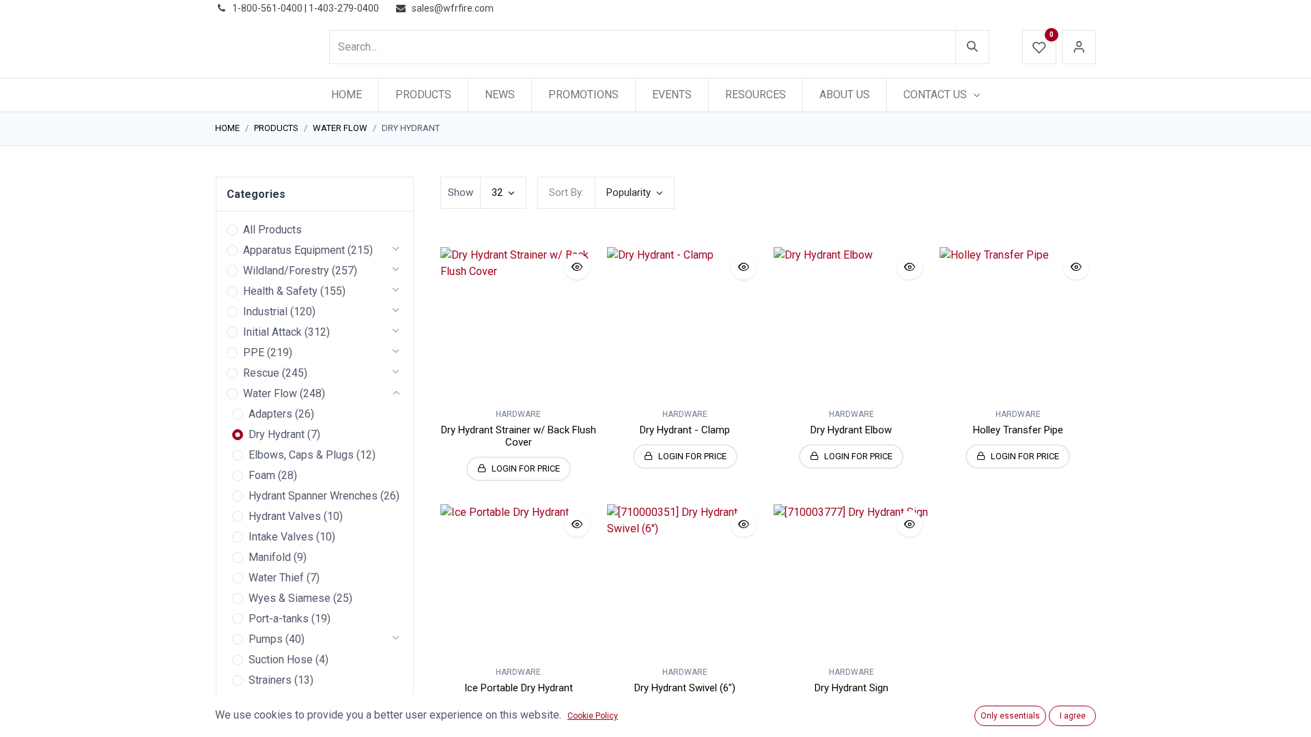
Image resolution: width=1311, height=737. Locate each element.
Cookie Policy (592, 716)
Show (460, 192)
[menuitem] (346, 94)
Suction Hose (281, 659)
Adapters (270, 413)
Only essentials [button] (1010, 716)
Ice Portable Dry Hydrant (518, 688)
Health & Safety (280, 291)
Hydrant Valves (285, 516)
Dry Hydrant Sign (851, 688)
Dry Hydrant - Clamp (685, 430)
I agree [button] (1073, 716)
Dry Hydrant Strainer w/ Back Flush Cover (518, 436)
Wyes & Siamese (289, 598)
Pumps (266, 639)
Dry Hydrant (277, 434)
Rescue (261, 372)
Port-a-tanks (279, 618)
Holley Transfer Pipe (1018, 430)
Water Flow (340, 128)
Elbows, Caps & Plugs (301, 454)
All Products (272, 229)
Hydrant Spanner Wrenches (313, 495)
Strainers (270, 680)
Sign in (1079, 47)
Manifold (270, 557)
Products (276, 128)
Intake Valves (281, 536)
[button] (635, 193)
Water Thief (276, 577)
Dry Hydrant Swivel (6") (684, 688)
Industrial (265, 311)
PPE (253, 352)
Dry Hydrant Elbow (851, 430)
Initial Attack (272, 332)
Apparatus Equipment (294, 250)
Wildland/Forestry (286, 270)
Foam (262, 475)
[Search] (972, 47)
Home (227, 128)
